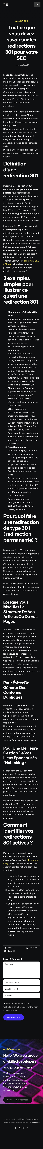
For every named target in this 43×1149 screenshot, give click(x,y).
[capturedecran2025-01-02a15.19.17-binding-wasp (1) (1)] (5, 3)
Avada (5, 1122)
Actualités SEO (21, 21)
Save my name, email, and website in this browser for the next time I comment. (20, 1007)
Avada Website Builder (28, 1119)
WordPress (36, 1122)
